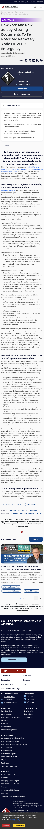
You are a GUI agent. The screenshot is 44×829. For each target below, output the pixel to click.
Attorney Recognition (11, 587)
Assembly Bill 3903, (8, 190)
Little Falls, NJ (36, 514)
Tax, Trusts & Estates (9, 766)
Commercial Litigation (11, 591)
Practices (27, 675)
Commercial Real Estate (10, 741)
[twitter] (30, 60)
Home (3, 12)
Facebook (30, 699)
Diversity (4, 720)
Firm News (19, 12)
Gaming (4, 787)
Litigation (4, 760)
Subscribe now (14, 660)
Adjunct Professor (31, 591)
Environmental (6, 750)
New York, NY (28, 711)
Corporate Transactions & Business (23, 510)
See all (35, 539)
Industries (5, 680)
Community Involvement (10, 717)
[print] (37, 60)
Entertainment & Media (10, 784)
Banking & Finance (8, 774)
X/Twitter (30, 702)
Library (10, 12)
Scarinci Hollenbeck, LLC (16, 53)
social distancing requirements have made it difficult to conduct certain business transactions (22, 169)
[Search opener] (35, 7)
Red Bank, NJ (14, 514)
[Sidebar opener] (41, 7)
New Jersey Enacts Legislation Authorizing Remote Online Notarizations (22, 125)
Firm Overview (7, 684)
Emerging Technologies (10, 781)
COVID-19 (6, 504)
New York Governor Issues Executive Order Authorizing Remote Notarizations (19, 132)
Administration (6, 714)
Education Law (6, 747)
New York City (25, 514)
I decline (6, 826)
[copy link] (41, 60)
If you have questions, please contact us (19, 138)
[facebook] (26, 60)
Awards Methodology (10, 688)
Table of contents (13, 105)
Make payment (37, 2)
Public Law (5, 763)
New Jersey (31, 504)
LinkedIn (30, 696)
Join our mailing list (21, 2)
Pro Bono (4, 723)
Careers (26, 680)
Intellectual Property (8, 754)
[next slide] (40, 598)
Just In (18, 504)
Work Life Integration (9, 730)
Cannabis (4, 778)
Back (7, 145)
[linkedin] (33, 60)
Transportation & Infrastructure (13, 796)
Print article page (23, 94)
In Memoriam (6, 727)
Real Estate (5, 793)
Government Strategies (10, 790)
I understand (19, 826)
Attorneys (5, 675)
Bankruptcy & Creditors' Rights (12, 738)
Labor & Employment (9, 757)
